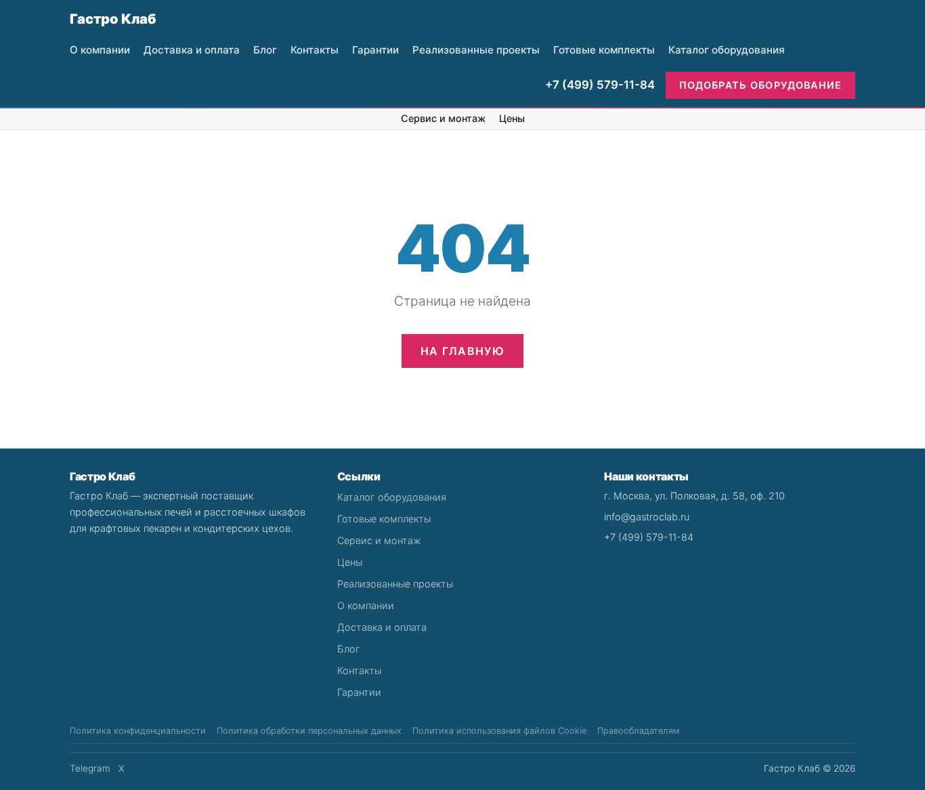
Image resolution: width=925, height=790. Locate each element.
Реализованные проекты (476, 49)
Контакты (315, 49)
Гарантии (375, 49)
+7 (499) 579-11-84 (600, 84)
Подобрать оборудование (760, 85)
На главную (462, 351)
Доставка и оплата (192, 49)
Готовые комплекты (604, 49)
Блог (265, 49)
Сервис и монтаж (443, 118)
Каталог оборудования (726, 49)
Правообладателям (638, 731)
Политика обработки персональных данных (309, 731)
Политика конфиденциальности (138, 731)
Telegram (90, 768)
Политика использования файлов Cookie (499, 731)
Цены (512, 118)
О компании (100, 49)
